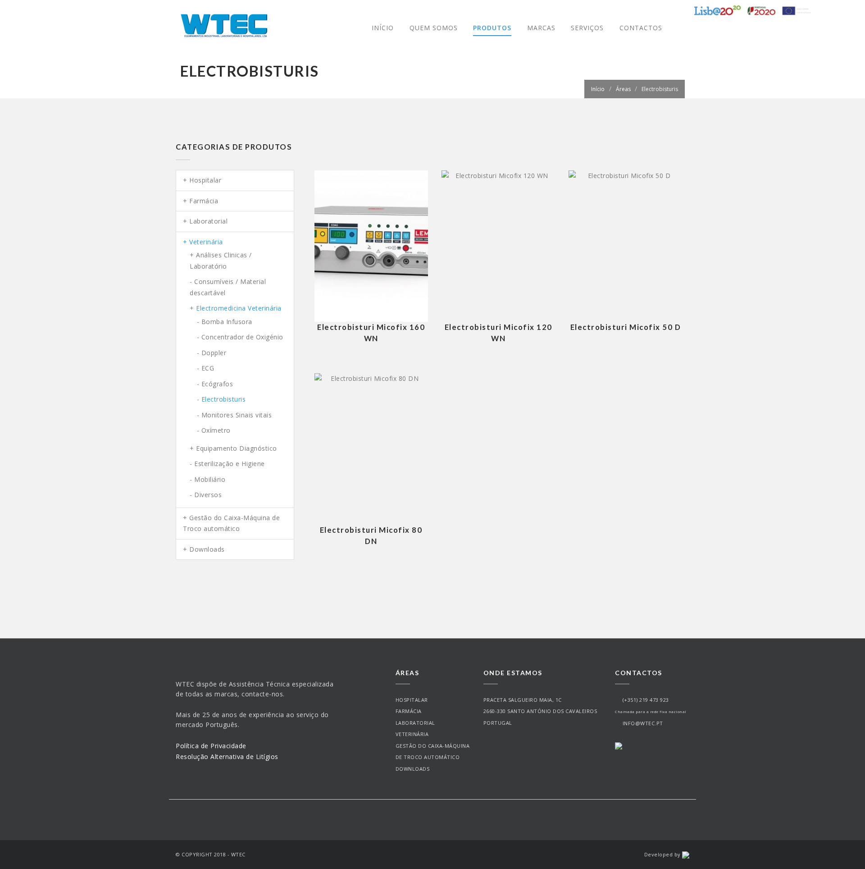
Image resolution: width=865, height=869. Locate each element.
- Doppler (212, 352)
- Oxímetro (214, 430)
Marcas (541, 27)
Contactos (640, 27)
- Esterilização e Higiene (227, 463)
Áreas (623, 89)
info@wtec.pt (641, 723)
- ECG (205, 368)
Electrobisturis (660, 89)
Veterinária (412, 734)
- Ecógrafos (215, 384)
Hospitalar (412, 699)
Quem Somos (434, 27)
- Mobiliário (207, 479)
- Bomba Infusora (224, 321)
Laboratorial (415, 722)
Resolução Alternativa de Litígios (227, 756)
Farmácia (409, 711)
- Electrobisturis (221, 399)
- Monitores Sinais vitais (234, 415)
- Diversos (206, 494)
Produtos (492, 27)
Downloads (413, 768)
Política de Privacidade (211, 745)
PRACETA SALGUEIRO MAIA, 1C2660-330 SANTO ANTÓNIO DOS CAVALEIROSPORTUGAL (540, 711)
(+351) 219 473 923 (644, 699)
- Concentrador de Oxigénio (240, 337)
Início (383, 27)
